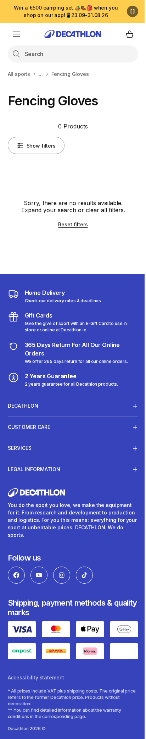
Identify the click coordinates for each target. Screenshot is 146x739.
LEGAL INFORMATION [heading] (34, 469)
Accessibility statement (36, 715)
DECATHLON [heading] (23, 406)
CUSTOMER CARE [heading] (29, 427)
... (41, 74)
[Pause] (132, 11)
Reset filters (73, 224)
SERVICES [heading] (20, 448)
